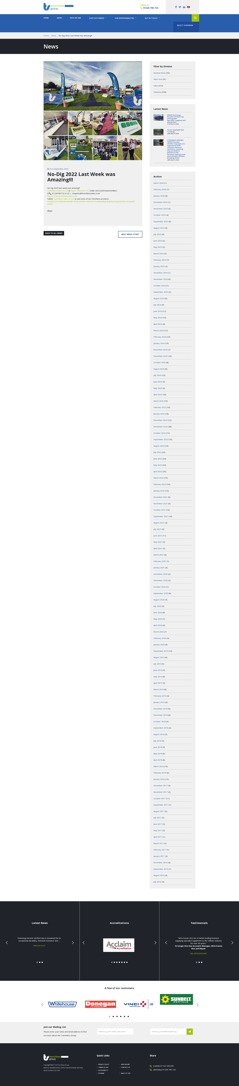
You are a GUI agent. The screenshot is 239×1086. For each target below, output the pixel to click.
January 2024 (159, 343)
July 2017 (157, 817)
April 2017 (157, 837)
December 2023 (160, 349)
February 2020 (159, 638)
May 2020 (157, 619)
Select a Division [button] (185, 25)
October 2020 (159, 587)
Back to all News (53, 233)
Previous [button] (42, 1004)
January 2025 (159, 266)
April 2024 (157, 324)
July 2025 (157, 234)
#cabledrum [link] (52, 201)
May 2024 (157, 317)
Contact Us (125, 1067)
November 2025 (160, 208)
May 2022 (157, 465)
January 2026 (159, 196)
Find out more (39, 945)
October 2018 (159, 721)
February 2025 (159, 260)
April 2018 (157, 760)
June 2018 (157, 747)
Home (46, 18)
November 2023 (160, 356)
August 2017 (158, 811)
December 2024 (160, 272)
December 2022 (160, 420)
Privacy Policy (103, 1064)
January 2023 (159, 414)
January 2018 (159, 779)
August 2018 (158, 734)
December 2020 (160, 574)
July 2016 (157, 881)
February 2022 (159, 484)
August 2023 (158, 369)
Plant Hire (157, 79)
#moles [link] (122, 201)
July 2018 (157, 740)
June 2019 (157, 670)
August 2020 (158, 599)
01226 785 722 (150, 7)
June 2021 (157, 535)
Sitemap (101, 1073)
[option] (62, 1004)
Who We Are (75, 18)
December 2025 (160, 202)
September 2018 (160, 728)
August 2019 (158, 657)
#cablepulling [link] (100, 201)
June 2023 (157, 381)
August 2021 (158, 522)
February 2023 (159, 407)
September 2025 (160, 221)
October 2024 (159, 285)
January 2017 (159, 856)
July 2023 (157, 375)
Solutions (157, 92)
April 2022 (157, 471)
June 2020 (157, 612)
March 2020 (158, 631)
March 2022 (158, 478)
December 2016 (160, 862)
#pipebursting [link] (113, 201)
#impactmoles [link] (80, 201)
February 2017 (159, 849)
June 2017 (157, 824)
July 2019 (157, 664)
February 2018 (159, 772)
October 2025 (159, 215)
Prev (7, 943)
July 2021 (157, 529)
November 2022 (160, 426)
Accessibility (103, 1070)
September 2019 (160, 651)
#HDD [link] (50, 204)
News (59, 18)
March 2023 (158, 401)
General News (159, 73)
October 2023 (159, 362)
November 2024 (160, 279)
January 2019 (159, 702)
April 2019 (157, 683)
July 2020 (157, 606)
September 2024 (160, 292)
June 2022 (157, 458)
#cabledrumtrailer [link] (65, 201)
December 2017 (160, 785)
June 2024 (157, 311)
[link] (57, 190)
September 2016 (160, 869)
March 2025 (158, 253)
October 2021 (159, 510)
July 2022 (157, 452)
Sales (155, 85)
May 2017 (157, 830)
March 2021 (158, 555)
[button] (195, 18)
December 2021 (160, 497)
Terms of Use (103, 1067)
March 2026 (158, 183)
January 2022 (159, 490)
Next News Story (130, 234)
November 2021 (160, 503)
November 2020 (160, 580)
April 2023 (157, 394)
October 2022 (159, 433)
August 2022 (158, 446)
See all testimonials (198, 953)
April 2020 (157, 625)
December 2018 (160, 708)
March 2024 (158, 330)
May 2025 (157, 247)
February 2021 (159, 561)
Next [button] (197, 1004)
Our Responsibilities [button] (125, 18)
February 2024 (159, 337)
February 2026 (159, 189)
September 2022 (160, 439)
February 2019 (159, 696)
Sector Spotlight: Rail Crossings (175, 131)
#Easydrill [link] (130, 201)
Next (73, 943)
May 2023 (157, 388)
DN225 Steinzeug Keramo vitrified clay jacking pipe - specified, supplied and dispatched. (176, 118)
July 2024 (157, 304)
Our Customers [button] (97, 18)
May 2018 (157, 753)
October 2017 (159, 798)
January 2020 (159, 644)
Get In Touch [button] (151, 18)
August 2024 (158, 298)
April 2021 (157, 548)
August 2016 (158, 875)
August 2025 (158, 228)
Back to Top (125, 1073)
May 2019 (157, 676)
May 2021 (157, 542)
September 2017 (160, 805)
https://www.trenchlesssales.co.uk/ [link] (62, 196)
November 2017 (160, 792)
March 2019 (158, 689)
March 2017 (158, 843)
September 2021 (160, 516)
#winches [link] (91, 201)
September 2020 (160, 593)
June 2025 (157, 240)
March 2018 (158, 766)
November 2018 (160, 715)
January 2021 (159, 567)
